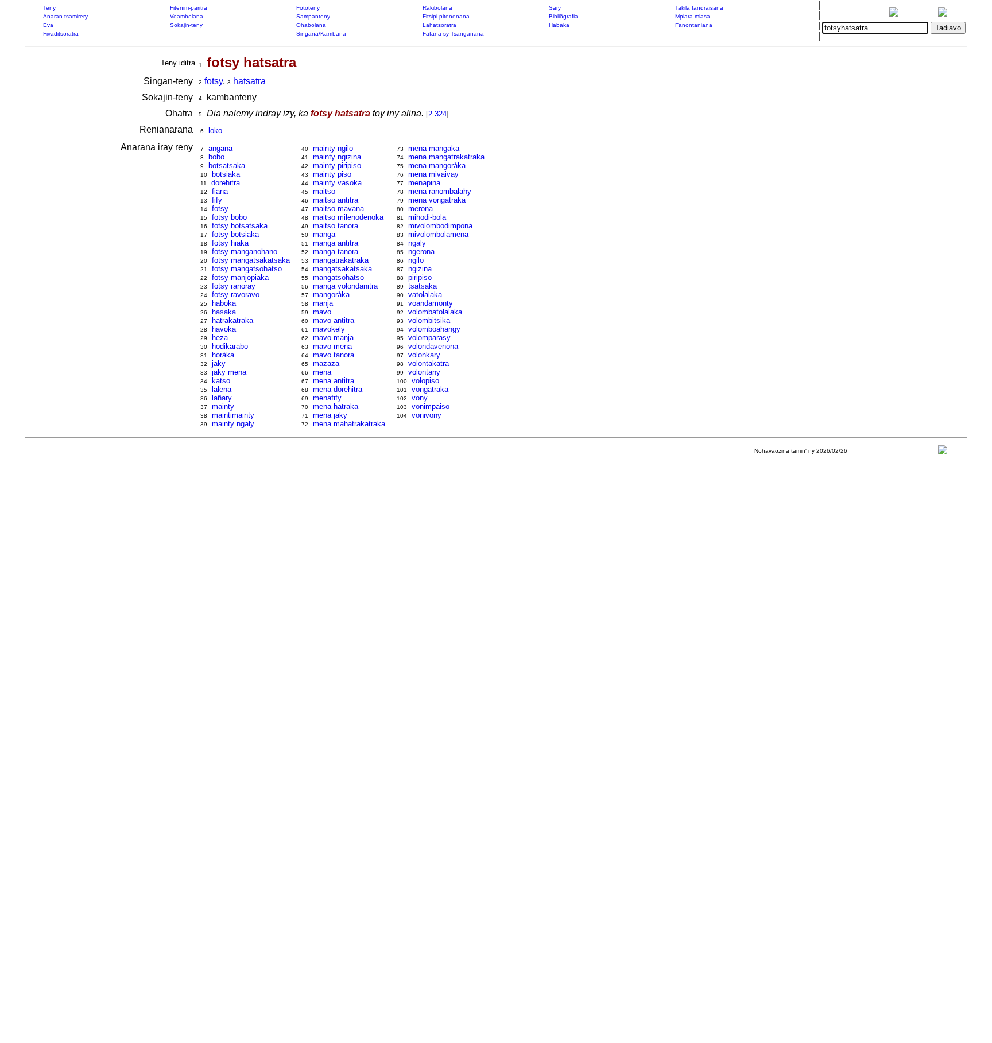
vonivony (426, 415)
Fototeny (308, 8)
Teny (49, 8)
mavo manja (333, 337)
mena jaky (330, 415)
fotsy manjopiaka (240, 277)
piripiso (420, 277)
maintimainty (233, 415)
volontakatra (428, 363)
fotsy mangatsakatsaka (251, 260)
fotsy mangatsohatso (247, 268)
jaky (219, 363)
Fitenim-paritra (188, 8)
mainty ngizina (337, 157)
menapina (424, 182)
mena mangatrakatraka (446, 157)
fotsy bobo (229, 217)
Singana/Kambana (321, 33)
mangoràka (331, 294)
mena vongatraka (437, 200)
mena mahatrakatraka (349, 423)
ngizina (420, 268)
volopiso (425, 380)
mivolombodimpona (440, 225)
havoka (224, 329)
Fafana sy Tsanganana (453, 33)
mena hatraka (335, 406)
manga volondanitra (345, 286)
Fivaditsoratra (61, 33)
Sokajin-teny (186, 25)
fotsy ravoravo (235, 294)
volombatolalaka (435, 312)
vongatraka (430, 389)
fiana (220, 191)
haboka (224, 303)
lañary (222, 398)
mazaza (326, 363)
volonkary (424, 355)
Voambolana (186, 16)
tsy (213, 81)
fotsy (220, 208)
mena (322, 372)
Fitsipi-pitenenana (446, 16)
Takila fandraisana (699, 8)
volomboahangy (434, 329)
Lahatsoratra (439, 25)
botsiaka (226, 174)
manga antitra (335, 243)
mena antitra (333, 380)
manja (323, 303)
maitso (324, 191)
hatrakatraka (232, 320)
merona (420, 208)
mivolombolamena (438, 234)
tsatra (249, 81)
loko (215, 130)
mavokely (329, 329)
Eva (48, 25)
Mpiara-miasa (692, 16)
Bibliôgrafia (563, 16)
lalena (221, 389)
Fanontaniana (693, 25)
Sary (555, 8)
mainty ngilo (333, 148)
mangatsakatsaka (342, 268)
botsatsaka (226, 165)
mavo (322, 312)
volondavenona (433, 346)
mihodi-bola (427, 217)
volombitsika (429, 320)
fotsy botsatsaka (240, 225)
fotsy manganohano (244, 251)
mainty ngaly (233, 423)
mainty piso (332, 174)
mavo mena (332, 346)
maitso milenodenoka (348, 217)
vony (420, 398)
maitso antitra (335, 200)
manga (324, 234)
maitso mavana (338, 208)
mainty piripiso (337, 165)
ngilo (416, 260)
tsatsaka (422, 286)
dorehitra (225, 182)
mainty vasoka (337, 182)
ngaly (417, 243)
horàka (223, 355)
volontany (424, 372)
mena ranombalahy (439, 191)
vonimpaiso (431, 406)
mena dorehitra (337, 389)
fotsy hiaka (230, 243)
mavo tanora (333, 355)
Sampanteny (313, 16)
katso (221, 380)
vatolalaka (425, 294)
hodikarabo (230, 346)
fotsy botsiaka (235, 234)
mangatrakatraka (341, 260)
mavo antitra (333, 320)
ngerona (421, 251)
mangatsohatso (338, 277)
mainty (223, 406)
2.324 (437, 114)
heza (220, 337)
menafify (327, 398)
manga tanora (335, 251)
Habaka (559, 25)
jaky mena (229, 372)
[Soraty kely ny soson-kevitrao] (942, 452)
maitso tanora (335, 225)
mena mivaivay (433, 174)
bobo (216, 157)
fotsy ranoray (233, 286)
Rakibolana (437, 8)
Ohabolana (311, 25)
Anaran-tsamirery (65, 16)
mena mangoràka (437, 165)
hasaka (224, 312)
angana (220, 148)
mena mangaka (433, 148)
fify (217, 200)
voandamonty (430, 303)
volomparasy (429, 337)
